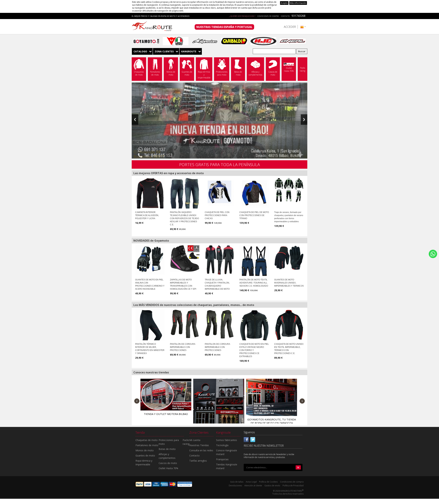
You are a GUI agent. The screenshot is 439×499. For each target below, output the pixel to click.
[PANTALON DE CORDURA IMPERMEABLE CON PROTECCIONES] (184, 324)
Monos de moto (144, 450)
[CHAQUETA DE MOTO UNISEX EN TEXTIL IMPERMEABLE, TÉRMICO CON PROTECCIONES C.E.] (289, 325)
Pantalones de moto (146, 445)
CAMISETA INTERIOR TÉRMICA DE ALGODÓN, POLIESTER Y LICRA (147, 215)
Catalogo (140, 51)
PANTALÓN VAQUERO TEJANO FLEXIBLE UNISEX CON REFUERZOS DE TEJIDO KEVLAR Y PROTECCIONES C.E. (184, 218)
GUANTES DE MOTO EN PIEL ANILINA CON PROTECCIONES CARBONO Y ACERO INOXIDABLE (149, 284)
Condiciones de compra (268, 16)
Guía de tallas (236, 481)
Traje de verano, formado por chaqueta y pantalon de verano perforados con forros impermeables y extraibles (288, 217)
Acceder (290, 27)
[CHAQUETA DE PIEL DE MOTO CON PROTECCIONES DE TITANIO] (254, 193)
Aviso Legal (251, 481)
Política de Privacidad (293, 485)
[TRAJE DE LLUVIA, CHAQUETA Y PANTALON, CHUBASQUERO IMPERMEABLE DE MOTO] (219, 260)
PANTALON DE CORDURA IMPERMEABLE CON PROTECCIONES (182, 347)
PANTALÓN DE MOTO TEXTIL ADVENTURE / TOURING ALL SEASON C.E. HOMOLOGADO (253, 282)
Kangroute (188, 51)
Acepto (284, 3)
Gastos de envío (272, 485)
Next (304, 119)
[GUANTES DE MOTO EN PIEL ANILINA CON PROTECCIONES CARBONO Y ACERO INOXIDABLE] (150, 260)
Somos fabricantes (226, 440)
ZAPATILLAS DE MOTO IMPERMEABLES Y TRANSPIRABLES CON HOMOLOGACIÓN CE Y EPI (183, 284)
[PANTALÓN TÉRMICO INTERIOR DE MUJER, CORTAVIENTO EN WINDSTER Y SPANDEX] (150, 332)
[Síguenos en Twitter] (252, 439)
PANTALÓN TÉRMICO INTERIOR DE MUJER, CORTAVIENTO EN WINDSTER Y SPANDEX (149, 349)
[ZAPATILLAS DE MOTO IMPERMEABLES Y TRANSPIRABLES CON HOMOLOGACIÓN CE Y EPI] (184, 258)
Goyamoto (153, 26)
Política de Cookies (268, 481)
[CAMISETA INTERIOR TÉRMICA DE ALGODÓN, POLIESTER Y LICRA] (150, 194)
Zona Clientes (164, 51)
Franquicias (222, 459)
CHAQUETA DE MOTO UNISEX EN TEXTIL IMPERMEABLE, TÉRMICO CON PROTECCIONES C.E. (289, 349)
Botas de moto (167, 449)
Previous (135, 119)
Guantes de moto (145, 455)
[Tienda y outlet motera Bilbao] (165, 394)
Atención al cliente (253, 485)
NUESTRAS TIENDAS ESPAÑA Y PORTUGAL (224, 27)
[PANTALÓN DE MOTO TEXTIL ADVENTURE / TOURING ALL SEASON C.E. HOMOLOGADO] (254, 267)
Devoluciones (235, 485)
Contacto (285, 16)
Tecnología (222, 445)
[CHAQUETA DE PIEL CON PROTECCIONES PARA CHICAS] (219, 192)
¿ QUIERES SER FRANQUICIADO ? (242, 16)
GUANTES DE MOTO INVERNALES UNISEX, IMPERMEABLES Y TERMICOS (289, 282)
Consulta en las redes (201, 450)
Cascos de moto (168, 463)
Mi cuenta (194, 440)
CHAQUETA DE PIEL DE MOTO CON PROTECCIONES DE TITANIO (254, 215)
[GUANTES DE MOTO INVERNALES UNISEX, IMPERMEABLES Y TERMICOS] (289, 257)
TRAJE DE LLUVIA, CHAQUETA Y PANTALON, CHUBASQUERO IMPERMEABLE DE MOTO (217, 284)
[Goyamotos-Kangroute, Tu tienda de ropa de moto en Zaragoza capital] (271, 397)
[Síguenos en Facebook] (246, 439)
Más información (298, 3)
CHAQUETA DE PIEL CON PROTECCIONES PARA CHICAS (217, 215)
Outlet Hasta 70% (168, 468)
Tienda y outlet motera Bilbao (166, 414)
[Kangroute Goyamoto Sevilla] (218, 404)
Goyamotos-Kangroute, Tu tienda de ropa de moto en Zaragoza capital (271, 423)
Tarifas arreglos (198, 460)
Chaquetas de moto (146, 440)
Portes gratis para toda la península (219, 164)
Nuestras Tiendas (199, 445)
